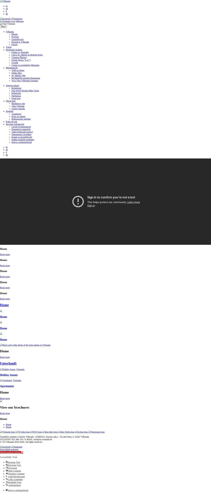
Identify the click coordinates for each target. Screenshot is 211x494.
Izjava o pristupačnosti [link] (21, 142)
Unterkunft (8, 363)
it (6, 11)
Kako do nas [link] (11, 121)
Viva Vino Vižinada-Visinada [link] (24, 80)
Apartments (7, 385)
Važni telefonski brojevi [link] (22, 132)
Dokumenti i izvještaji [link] (21, 134)
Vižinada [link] (10, 31)
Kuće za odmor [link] (18, 116)
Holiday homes (9, 374)
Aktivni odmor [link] (12, 85)
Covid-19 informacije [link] (21, 127)
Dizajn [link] (14, 44)
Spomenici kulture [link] (14, 50)
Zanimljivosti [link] (17, 39)
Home (4, 305)
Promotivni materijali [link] (20, 129)
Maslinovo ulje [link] (18, 103)
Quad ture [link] (16, 98)
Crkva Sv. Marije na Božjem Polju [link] (27, 55)
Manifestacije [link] (12, 68)
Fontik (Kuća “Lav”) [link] (20, 60)
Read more (5, 254)
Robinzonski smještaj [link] (21, 119)
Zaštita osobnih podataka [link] (22, 139)
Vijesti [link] (8, 47)
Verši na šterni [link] (17, 70)
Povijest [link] (15, 37)
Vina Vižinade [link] (17, 106)
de (7, 14)
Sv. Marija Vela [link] (18, 75)
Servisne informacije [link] (15, 124)
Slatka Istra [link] (16, 73)
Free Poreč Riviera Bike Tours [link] (25, 90)
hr (7, 6)
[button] (3, 26)
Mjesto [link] (14, 34)
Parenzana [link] (16, 96)
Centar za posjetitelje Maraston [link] (25, 65)
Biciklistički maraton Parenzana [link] (25, 78)
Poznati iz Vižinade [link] (20, 42)
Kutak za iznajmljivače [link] (21, 137)
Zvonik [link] (14, 62)
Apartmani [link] (16, 114)
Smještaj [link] (9, 111)
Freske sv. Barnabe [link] (20, 52)
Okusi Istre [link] (11, 101)
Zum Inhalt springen (9, 449)
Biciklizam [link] (16, 88)
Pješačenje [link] (16, 93)
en (7, 8)
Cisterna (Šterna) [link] (19, 57)
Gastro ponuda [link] (18, 109)
